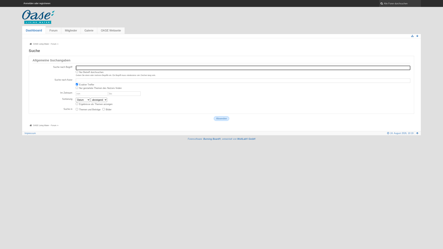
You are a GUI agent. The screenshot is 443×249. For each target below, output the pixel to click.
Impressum (30, 133)
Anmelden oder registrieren (37, 3)
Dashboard (34, 30)
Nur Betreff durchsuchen (90, 72)
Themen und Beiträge (89, 109)
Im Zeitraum (66, 92)
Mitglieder (71, 30)
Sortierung (67, 99)
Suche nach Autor (63, 80)
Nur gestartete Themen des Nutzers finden (100, 88)
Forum (53, 30)
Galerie (88, 30)
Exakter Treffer (86, 84)
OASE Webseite (111, 30)
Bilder (108, 109)
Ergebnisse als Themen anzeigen (95, 104)
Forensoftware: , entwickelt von (221, 139)
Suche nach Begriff (62, 67)
